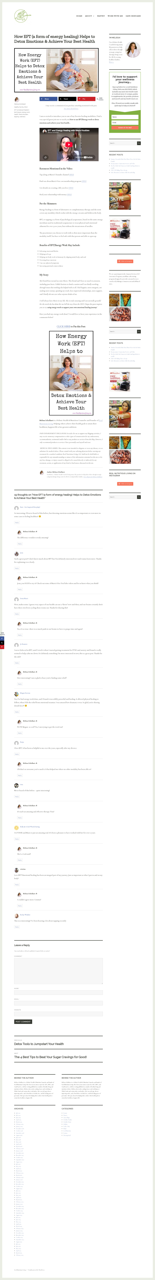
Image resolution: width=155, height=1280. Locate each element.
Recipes (65, 1133)
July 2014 (18, 1217)
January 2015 (19, 1204)
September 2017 (20, 1160)
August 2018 (19, 1135)
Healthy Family (19, 107)
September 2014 (20, 1213)
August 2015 (19, 1188)
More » (111, 62)
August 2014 (19, 1215)
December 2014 (20, 1206)
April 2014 (18, 1224)
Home (79, 16)
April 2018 (18, 1144)
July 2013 (18, 1244)
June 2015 (18, 1193)
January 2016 (19, 1180)
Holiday (65, 1124)
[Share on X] (2, 643)
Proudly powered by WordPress (36, 1270)
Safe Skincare (133, 16)
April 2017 (18, 1168)
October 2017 (19, 1157)
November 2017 (20, 1155)
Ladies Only (66, 1126)
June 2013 (18, 1246)
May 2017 (18, 1166)
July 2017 (18, 1164)
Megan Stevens (25, 693)
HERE (71, 174)
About (88, 16)
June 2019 (18, 1117)
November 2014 (20, 1208)
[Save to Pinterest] (2, 647)
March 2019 (19, 1122)
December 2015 (20, 1182)
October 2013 (19, 1237)
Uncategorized (67, 1135)
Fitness (65, 1115)
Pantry (101, 16)
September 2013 (20, 1239)
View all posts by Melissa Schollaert (92, 477)
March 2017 (19, 1171)
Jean (21, 553)
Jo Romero (23, 644)
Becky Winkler (25, 915)
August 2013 (19, 1242)
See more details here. (71, 108)
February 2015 (19, 1202)
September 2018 (20, 1133)
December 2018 (20, 1128)
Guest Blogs (66, 1117)
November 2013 (20, 1235)
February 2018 (19, 1148)
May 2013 (18, 1248)
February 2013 (19, 1255)
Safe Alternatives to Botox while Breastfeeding (123, 172)
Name (17, 988)
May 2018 (18, 1142)
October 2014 (19, 1211)
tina (21, 784)
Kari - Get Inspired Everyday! (30, 507)
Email (17, 999)
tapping (16, 116)
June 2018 (18, 1140)
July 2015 (18, 1191)
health (16, 114)
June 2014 (18, 1219)
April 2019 (18, 1120)
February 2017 (19, 1173)
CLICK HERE (63, 326)
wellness (22, 116)
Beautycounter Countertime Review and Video (123, 163)
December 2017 (20, 1153)
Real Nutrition (67, 1131)
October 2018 (19, 1131)
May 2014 (18, 1222)
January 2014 (19, 1231)
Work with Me (115, 16)
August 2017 (19, 1162)
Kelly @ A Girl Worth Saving (30, 827)
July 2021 (18, 1113)
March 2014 (19, 1226)
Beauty (65, 1113)
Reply (17, 522)
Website (17, 1010)
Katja (22, 742)
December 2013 (20, 1233)
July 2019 (18, 1115)
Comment (18, 956)
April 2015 (18, 1197)
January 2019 (19, 1126)
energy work (26, 112)
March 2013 (19, 1253)
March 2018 (19, 1146)
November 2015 (20, 1184)
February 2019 (19, 1124)
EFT (15, 110)
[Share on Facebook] (2, 638)
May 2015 (18, 1195)
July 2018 (18, 1137)
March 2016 (19, 1175)
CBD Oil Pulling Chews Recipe (119, 170)
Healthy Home (67, 1122)
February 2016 (19, 1177)
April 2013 (18, 1251)
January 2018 (19, 1151)
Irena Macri (24, 598)
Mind (25, 107)
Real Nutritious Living (20, 1270)
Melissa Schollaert (20, 104)
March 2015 (19, 1200)
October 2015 (19, 1186)
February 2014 (19, 1228)
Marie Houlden (23, 114)
